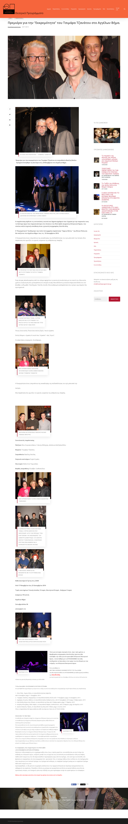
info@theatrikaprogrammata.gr (102, 284)
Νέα (10, 18)
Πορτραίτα (97, 253)
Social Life (97, 231)
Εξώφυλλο (97, 238)
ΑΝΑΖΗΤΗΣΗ (114, 299)
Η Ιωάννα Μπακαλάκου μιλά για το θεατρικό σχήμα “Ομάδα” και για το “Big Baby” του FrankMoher (64, 799)
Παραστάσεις (19, 18)
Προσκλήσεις (97, 261)
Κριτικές (96, 242)
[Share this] (10, 109)
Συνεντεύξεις (97, 265)
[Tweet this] (10, 114)
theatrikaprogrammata (14, 27)
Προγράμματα (98, 257)
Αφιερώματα (97, 235)
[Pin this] (10, 125)
